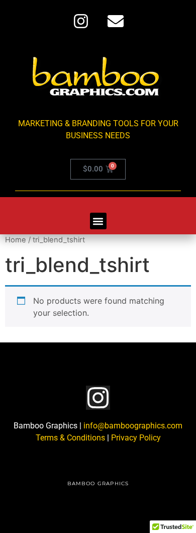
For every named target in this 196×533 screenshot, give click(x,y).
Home (15, 239)
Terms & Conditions (70, 437)
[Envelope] (116, 21)
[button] (98, 221)
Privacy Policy (136, 437)
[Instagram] (81, 21)
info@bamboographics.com (132, 425)
